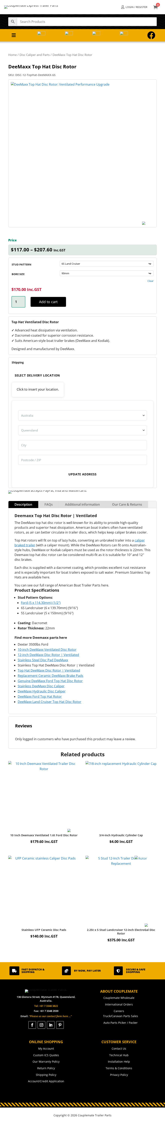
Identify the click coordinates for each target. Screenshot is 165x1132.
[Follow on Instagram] (41, 1025)
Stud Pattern (21, 264)
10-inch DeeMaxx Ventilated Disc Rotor (47, 649)
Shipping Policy (46, 1075)
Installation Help (119, 1061)
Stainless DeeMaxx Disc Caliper (41, 686)
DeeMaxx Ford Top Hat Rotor (40, 696)
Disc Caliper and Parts (35, 55)
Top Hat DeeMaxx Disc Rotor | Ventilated (49, 670)
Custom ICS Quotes (46, 1055)
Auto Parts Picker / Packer (120, 1023)
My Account (46, 1048)
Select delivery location (37, 375)
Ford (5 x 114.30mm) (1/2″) (41, 602)
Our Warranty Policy (46, 1061)
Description (23, 504)
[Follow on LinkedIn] (51, 1025)
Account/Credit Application (46, 1081)
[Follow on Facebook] (32, 1025)
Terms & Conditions (119, 1068)
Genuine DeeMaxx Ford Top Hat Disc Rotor (50, 681)
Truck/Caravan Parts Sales (120, 1016)
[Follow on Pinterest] (60, 1025)
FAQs (48, 504)
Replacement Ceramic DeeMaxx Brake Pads (50, 675)
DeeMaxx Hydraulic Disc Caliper (42, 691)
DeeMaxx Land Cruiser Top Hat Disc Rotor (49, 702)
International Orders (119, 1004)
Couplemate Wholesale (118, 998)
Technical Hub (119, 1055)
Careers (119, 1011)
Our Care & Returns (127, 504)
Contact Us (119, 1048)
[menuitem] (134, 7)
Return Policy (46, 1068)
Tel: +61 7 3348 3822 (46, 1006)
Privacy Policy (119, 1075)
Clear (150, 281)
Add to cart (48, 301)
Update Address (82, 474)
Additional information (82, 504)
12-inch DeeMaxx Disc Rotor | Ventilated (48, 655)
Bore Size (18, 274)
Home (12, 55)
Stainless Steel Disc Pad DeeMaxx (43, 660)
